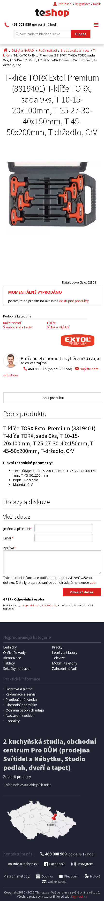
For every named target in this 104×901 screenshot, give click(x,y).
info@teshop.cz (25, 863)
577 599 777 (49, 605)
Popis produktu (52, 397)
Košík (97, 4)
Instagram (85, 863)
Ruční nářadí (47, 50)
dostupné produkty (74, 301)
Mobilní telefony (64, 663)
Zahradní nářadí (64, 668)
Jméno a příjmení (17, 528)
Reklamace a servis (21, 694)
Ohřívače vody (14, 652)
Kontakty (13, 721)
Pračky (57, 647)
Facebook (57, 863)
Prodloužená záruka (21, 699)
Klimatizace (12, 658)
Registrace (82, 4)
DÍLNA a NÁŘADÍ (23, 50)
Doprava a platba (19, 689)
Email (8, 538)
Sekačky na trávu (16, 668)
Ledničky (10, 647)
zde (93, 582)
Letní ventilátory (64, 652)
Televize (58, 658)
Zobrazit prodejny (17, 776)
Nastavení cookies (20, 715)
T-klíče (51, 323)
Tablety (9, 663)
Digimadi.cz (79, 896)
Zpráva (9, 547)
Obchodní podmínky (21, 705)
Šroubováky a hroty (75, 50)
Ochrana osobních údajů (25, 710)
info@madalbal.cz (30, 605)
